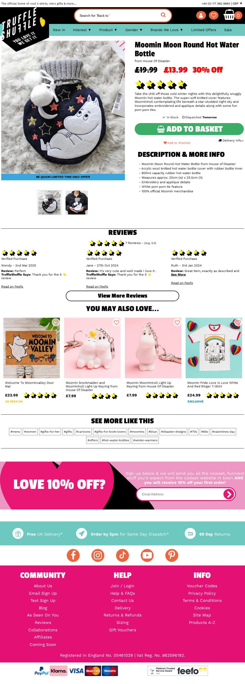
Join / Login (122, 586)
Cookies (202, 608)
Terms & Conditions (202, 601)
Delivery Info (232, 140)
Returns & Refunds (123, 615)
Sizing (122, 623)
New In (59, 30)
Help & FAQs (122, 594)
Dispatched (201, 117)
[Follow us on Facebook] (73, 555)
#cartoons (83, 431)
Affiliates (43, 637)
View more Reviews (122, 295)
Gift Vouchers (122, 630)
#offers (93, 440)
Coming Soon (43, 645)
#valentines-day (223, 431)
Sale (228, 30)
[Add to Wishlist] (56, 322)
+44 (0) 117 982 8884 (216, 3)
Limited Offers (203, 30)
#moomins (137, 431)
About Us (43, 586)
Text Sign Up (43, 601)
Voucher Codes (202, 586)
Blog (43, 608)
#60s (204, 431)
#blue (153, 431)
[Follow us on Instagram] (97, 555)
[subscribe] (228, 494)
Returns (214, 534)
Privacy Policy (202, 594)
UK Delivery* (45, 534)
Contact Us (122, 601)
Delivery (123, 608)
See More (178, 274)
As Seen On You (43, 615)
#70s (193, 431)
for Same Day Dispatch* (130, 534)
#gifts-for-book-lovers (110, 431)
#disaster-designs (173, 431)
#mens (15, 431)
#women (30, 431)
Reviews (43, 623)
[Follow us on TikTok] (122, 555)
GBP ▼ (238, 3)
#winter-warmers (145, 440)
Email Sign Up (43, 594)
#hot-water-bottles (115, 440)
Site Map (202, 615)
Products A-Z (202, 623)
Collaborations (42, 630)
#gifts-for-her (50, 431)
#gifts (68, 431)
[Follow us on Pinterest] (171, 555)
